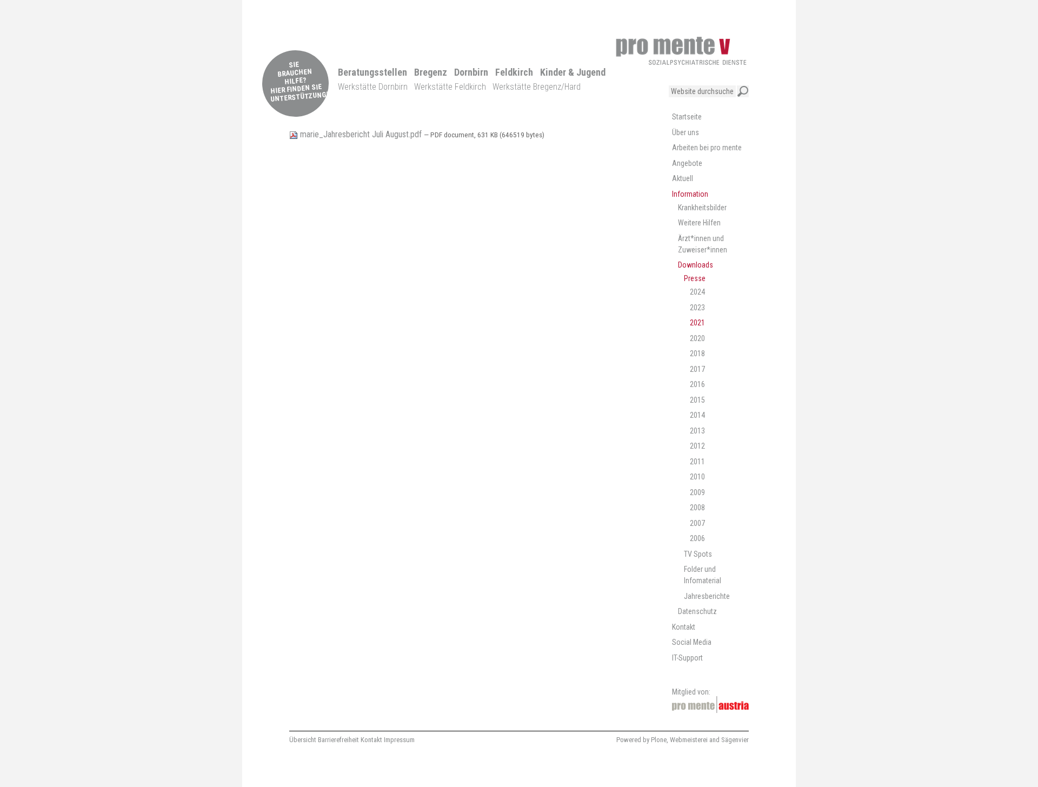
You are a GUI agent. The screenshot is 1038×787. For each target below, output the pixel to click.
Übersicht (302, 740)
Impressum (399, 740)
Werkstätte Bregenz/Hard (537, 87)
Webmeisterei (689, 740)
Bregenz (430, 72)
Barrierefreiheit (338, 740)
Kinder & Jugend (573, 72)
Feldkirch (514, 72)
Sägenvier (735, 740)
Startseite (687, 116)
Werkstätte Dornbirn (373, 87)
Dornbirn (471, 72)
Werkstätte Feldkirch (450, 87)
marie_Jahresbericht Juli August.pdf (361, 134)
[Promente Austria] (710, 704)
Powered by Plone (641, 740)
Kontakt (371, 740)
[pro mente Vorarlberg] (681, 50)
